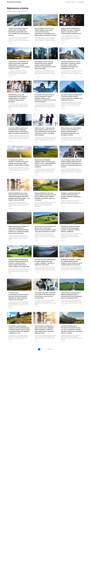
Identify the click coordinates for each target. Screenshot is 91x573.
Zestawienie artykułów (70, 2)
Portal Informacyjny (14, 2)
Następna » (50, 349)
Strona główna (80, 2)
